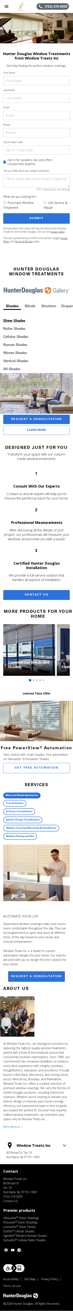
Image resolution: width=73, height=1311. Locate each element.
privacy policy (57, 231)
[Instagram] (19, 1250)
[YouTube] (12, 1250)
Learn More (36, 430)
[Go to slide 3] (37, 680)
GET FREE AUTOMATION (36, 768)
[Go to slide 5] (43, 680)
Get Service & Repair (56, 205)
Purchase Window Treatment (18, 205)
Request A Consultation (36, 419)
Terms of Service (24, 241)
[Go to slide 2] (33, 680)
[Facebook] (6, 1250)
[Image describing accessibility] (14, 1268)
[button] (6, 6)
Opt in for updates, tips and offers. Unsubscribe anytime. (30, 162)
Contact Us (36, 594)
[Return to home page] (24, 6)
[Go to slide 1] (30, 680)
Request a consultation (36, 976)
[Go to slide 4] (40, 680)
